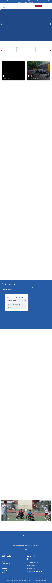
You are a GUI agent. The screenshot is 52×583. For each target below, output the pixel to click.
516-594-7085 (32, 568)
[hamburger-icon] (47, 6)
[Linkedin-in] (26, 550)
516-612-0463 (32, 565)
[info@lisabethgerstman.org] (27, 571)
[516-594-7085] (27, 568)
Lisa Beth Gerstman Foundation (36, 559)
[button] (1, 24)
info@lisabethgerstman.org (35, 571)
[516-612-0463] (27, 565)
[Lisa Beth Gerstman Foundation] (27, 559)
